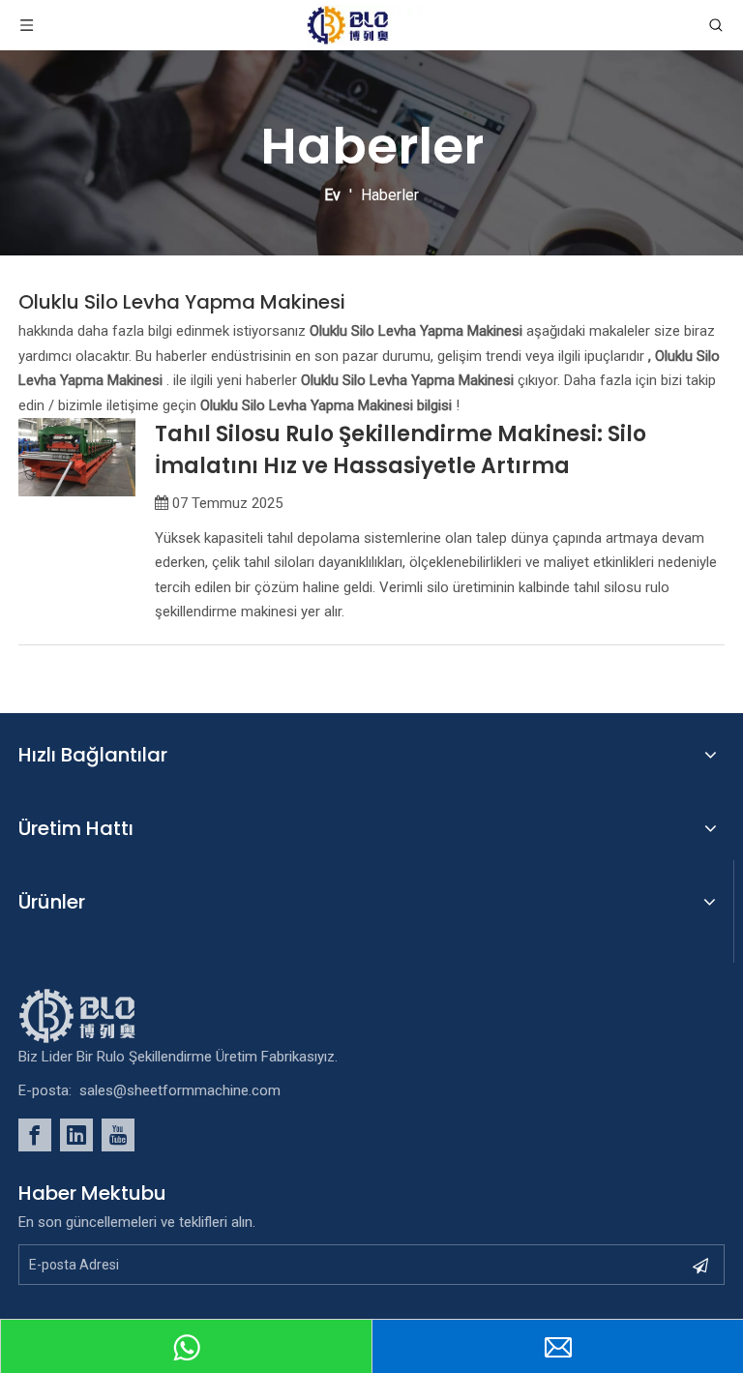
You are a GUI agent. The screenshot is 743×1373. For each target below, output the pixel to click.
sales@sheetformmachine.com (180, 1090)
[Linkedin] (76, 1135)
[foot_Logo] (106, 1016)
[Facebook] (34, 1135)
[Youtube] (118, 1135)
